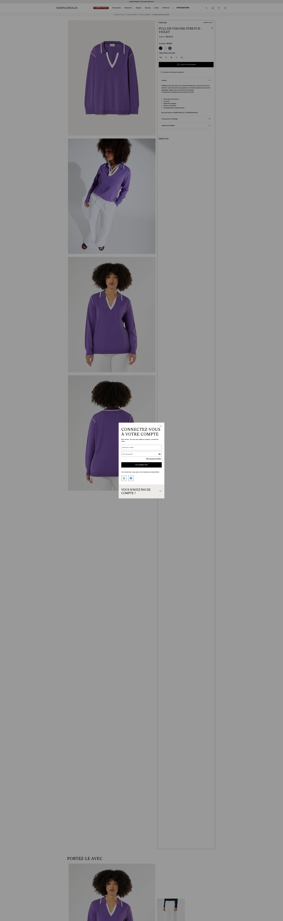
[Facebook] (131, 478)
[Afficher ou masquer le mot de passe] (159, 454)
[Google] (124, 478)
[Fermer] (161, 426)
